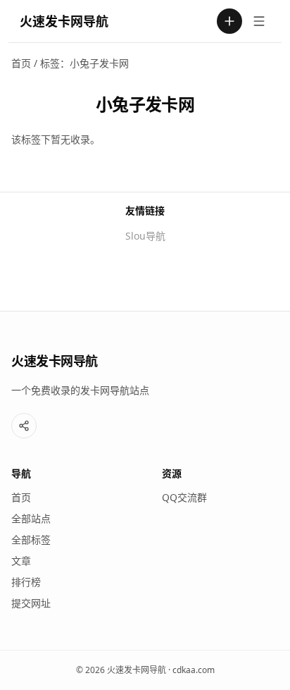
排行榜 (26, 582)
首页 (21, 63)
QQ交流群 (184, 497)
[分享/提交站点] (24, 425)
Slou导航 (145, 235)
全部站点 (31, 518)
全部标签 (31, 539)
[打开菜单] (259, 21)
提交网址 (31, 603)
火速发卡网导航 (64, 21)
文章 (21, 560)
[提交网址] (229, 21)
